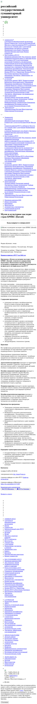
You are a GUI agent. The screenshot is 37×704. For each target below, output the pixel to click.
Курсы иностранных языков (22, 70)
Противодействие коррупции (14, 51)
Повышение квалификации (13, 68)
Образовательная (10, 109)
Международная (27, 109)
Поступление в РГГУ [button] (11, 136)
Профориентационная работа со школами (18, 58)
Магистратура (27, 65)
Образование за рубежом (13, 613)
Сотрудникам (26, 46)
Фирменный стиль (11, 50)
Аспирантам (9, 92)
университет (9, 40)
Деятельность (9, 107)
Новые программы (11, 202)
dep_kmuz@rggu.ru (19, 474)
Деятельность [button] (9, 193)
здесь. (22, 690)
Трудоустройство (10, 90)
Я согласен (5, 702)
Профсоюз (21, 101)
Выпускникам (25, 89)
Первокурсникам (28, 80)
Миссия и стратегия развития (14, 45)
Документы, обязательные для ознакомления (19, 94)
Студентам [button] (8, 163)
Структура (21, 43)
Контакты (25, 50)
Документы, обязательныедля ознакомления (13, 160)
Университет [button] (9, 117)
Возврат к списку (6, 494)
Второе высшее (29, 67)
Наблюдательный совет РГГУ (14, 529)
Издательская (18, 111)
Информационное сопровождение (16, 102)
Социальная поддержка (12, 87)
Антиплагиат (23, 99)
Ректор (7, 43)
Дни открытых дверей (29, 57)
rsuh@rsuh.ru (13, 675)
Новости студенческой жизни (14, 605)
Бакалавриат (9, 203)
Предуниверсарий (26, 63)
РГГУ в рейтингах (30, 45)
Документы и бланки (11, 99)
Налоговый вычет (18, 82)
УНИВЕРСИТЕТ (10, 519)
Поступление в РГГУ (12, 55)
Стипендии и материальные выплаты (12, 617)
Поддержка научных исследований (16, 652)
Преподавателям (10, 95)
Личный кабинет (10, 97)
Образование (29, 82)
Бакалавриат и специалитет (13, 65)
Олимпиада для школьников (22, 62)
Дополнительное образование (24, 151)
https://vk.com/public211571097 (10, 484)
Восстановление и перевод (24, 90)
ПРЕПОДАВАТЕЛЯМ (12, 635)
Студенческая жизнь (11, 615)
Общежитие (16, 89)
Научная (18, 109)
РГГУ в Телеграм (24, 489)
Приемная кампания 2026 (13, 57)
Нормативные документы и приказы (16, 48)
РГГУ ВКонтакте (9, 489)
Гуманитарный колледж (12, 63)
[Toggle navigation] (1, 114)
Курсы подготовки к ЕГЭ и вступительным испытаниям (20, 60)
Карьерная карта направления (10, 487)
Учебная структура (11, 643)
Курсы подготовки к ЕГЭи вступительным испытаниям (19, 142)
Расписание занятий (11, 80)
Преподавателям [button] (10, 181)
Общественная (9, 111)
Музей (33, 43)
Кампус (19, 50)
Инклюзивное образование (20, 158)
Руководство (13, 43)
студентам (8, 79)
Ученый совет (17, 46)
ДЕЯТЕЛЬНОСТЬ (11, 657)
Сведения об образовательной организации (19, 41)
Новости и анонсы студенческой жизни (23, 85)
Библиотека (8, 82)
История (28, 43)
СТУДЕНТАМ (9, 600)
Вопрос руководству (11, 556)
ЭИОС (20, 80)
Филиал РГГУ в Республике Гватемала (17, 590)
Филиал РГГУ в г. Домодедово (14, 72)
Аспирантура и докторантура (14, 67)
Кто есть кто (9, 46)
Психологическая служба (21, 92)
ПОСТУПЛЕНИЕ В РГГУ (13, 559)
